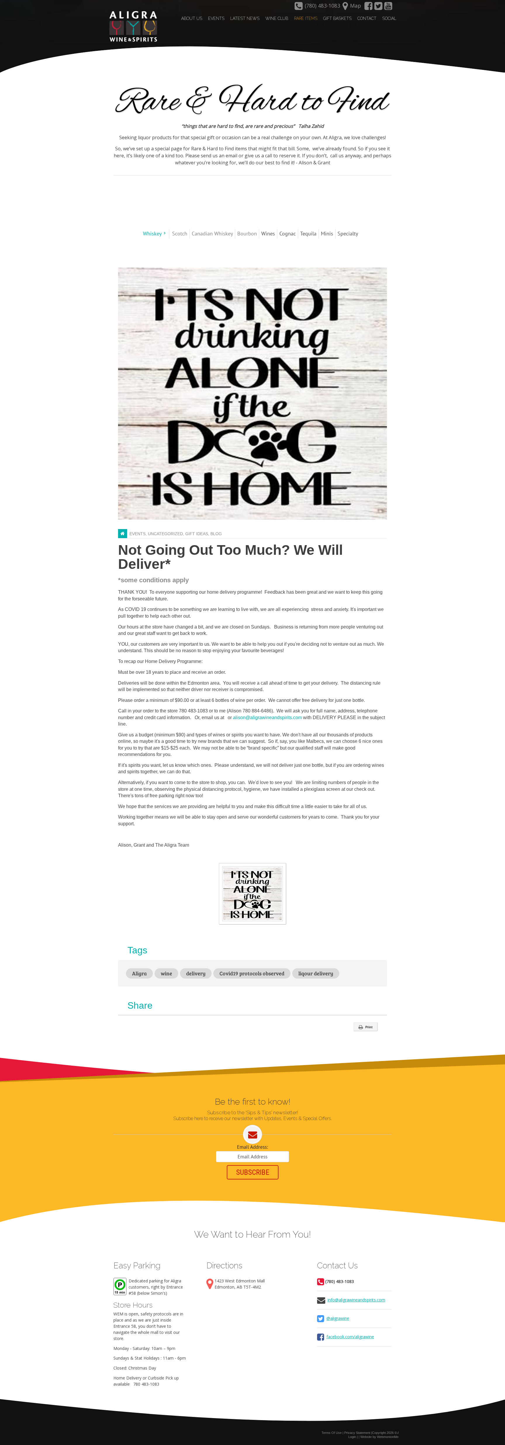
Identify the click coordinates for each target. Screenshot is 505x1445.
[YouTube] (388, 7)
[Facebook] (368, 7)
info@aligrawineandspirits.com (356, 1300)
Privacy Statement (357, 1432)
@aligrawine (337, 1318)
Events (137, 533)
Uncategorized (165, 533)
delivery (195, 973)
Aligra (139, 973)
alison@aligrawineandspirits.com (267, 717)
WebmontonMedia (389, 1437)
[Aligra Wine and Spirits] (131, 26)
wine (166, 973)
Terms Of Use (331, 1432)
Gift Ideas (196, 533)
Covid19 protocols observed (251, 973)
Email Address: (252, 1147)
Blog (216, 533)
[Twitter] (378, 7)
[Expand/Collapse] (164, 233)
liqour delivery (315, 973)
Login (352, 1437)
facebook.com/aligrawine (350, 1336)
